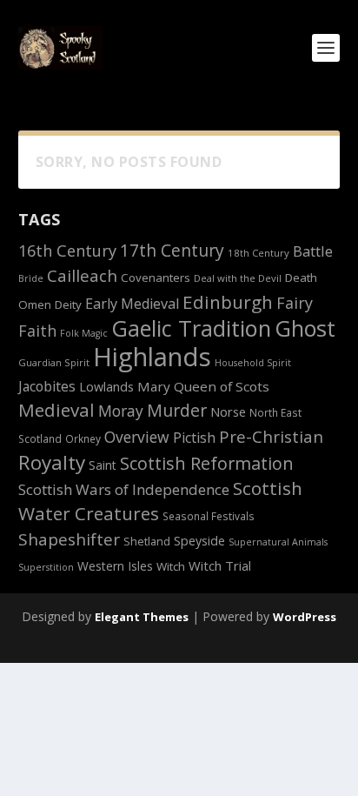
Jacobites (47, 386)
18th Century (258, 252)
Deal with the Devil (238, 277)
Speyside (199, 540)
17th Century (172, 250)
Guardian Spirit (54, 362)
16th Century (67, 250)
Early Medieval (132, 303)
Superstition (46, 567)
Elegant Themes (142, 617)
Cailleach (82, 275)
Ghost (305, 328)
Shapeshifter (69, 539)
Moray (120, 410)
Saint (102, 465)
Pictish (194, 437)
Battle (313, 251)
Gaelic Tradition (191, 328)
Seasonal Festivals (208, 516)
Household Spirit (253, 363)
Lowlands (106, 386)
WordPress (304, 617)
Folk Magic (84, 333)
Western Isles (115, 566)
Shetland (146, 541)
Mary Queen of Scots (203, 386)
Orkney (83, 438)
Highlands (152, 356)
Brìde (30, 278)
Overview (136, 436)
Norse (228, 411)
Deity (68, 304)
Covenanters (155, 277)
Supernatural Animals (278, 542)
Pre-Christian (271, 436)
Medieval (56, 410)
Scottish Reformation (207, 463)
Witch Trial (220, 565)
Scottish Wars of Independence (123, 489)
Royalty (51, 462)
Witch (170, 566)
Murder (177, 410)
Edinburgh (227, 302)
